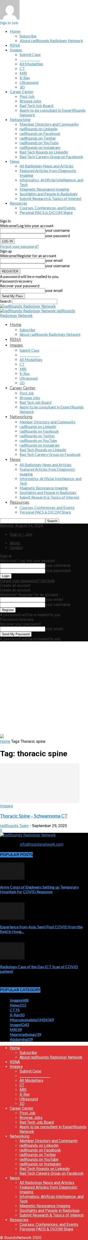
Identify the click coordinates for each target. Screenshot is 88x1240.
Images (16, 49)
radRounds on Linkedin (38, 128)
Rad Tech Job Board (36, 105)
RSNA (15, 45)
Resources (18, 203)
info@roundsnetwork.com (41, 844)
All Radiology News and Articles (46, 166)
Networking (20, 119)
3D (22, 87)
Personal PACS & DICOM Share (46, 212)
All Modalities (31, 63)
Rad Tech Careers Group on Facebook (51, 156)
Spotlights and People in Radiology (48, 193)
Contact (16, 547)
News (15, 161)
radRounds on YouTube (39, 142)
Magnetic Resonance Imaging (44, 189)
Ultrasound (29, 82)
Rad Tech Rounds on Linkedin (44, 152)
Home (15, 31)
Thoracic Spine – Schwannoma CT (33, 816)
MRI (23, 73)
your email (54, 260)
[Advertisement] (44, 688)
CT (22, 68)
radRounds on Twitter (38, 138)
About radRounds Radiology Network (51, 40)
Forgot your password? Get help (27, 581)
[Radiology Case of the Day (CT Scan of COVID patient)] (12, 958)
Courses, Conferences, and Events (48, 207)
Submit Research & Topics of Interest (50, 198)
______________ (30, 59)
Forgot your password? (19, 246)
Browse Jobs (30, 101)
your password (57, 235)
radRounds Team (14, 825)
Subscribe (28, 35)
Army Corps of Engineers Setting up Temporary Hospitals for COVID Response (39, 889)
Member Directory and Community (49, 124)
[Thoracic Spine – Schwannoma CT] (39, 801)
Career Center (21, 91)
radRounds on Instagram (40, 147)
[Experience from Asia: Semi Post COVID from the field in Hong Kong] (12, 918)
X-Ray (25, 77)
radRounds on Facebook (40, 133)
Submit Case (30, 54)
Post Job (27, 96)
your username (57, 230)
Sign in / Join (21, 534)
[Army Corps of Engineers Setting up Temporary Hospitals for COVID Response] (12, 878)
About (15, 543)
